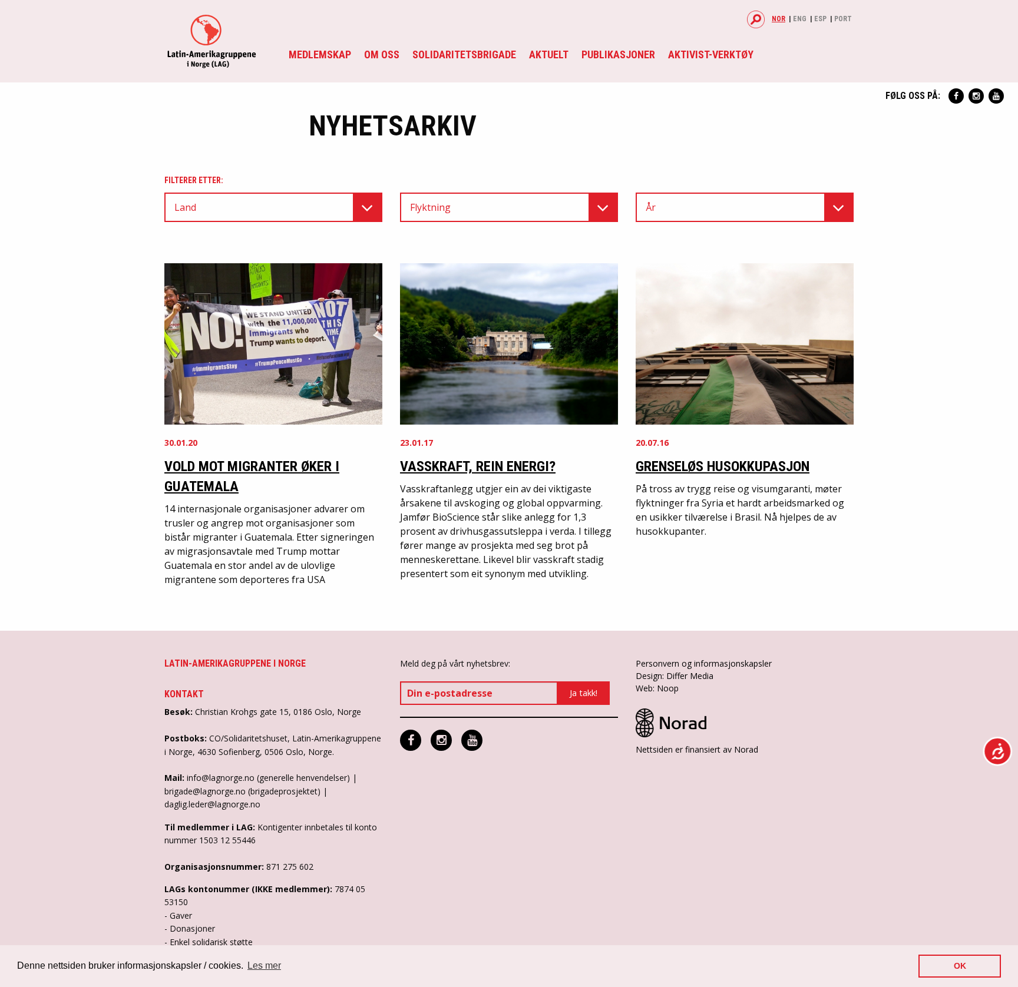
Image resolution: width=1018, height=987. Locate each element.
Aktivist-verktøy (710, 54)
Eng (800, 19)
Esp (820, 19)
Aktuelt (549, 54)
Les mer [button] (264, 965)
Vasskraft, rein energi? (478, 466)
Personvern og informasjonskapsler (704, 663)
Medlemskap (320, 54)
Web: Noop (657, 688)
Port (843, 19)
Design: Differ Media (674, 675)
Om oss (381, 54)
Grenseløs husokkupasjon (722, 466)
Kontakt (184, 694)
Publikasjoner (618, 54)
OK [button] (960, 966)
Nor (778, 19)
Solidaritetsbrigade (464, 54)
